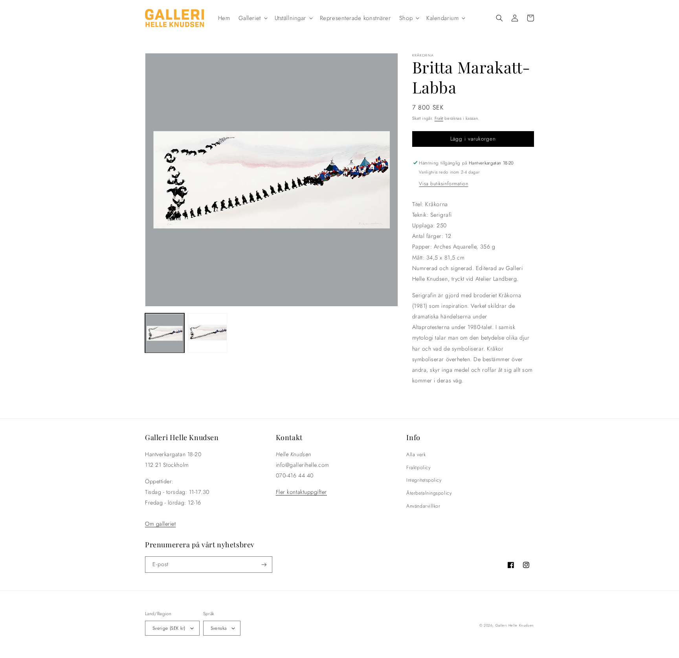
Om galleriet (160, 524)
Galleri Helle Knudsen (514, 625)
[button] (252, 18)
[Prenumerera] (264, 564)
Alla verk (416, 454)
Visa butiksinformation (443, 183)
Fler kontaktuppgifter (301, 492)
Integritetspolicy (423, 480)
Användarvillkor (423, 506)
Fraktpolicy (418, 467)
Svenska (219, 628)
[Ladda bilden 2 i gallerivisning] (207, 333)
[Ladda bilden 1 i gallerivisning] (164, 333)
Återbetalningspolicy (428, 493)
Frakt (439, 118)
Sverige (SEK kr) (168, 628)
